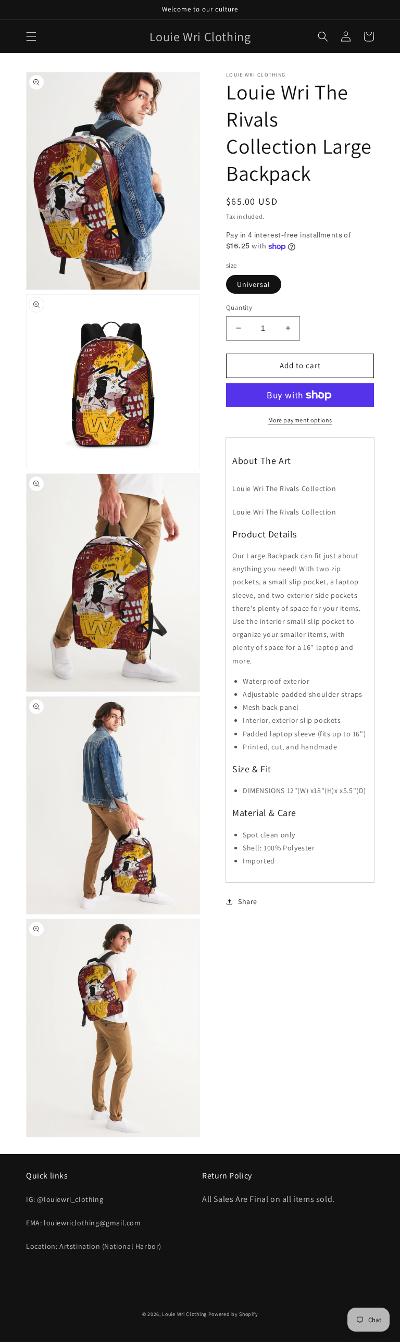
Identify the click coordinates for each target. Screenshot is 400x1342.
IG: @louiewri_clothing (64, 1199)
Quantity (239, 307)
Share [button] (247, 901)
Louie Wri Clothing (184, 1314)
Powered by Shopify (233, 1314)
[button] (31, 36)
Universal (253, 284)
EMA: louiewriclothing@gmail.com (83, 1222)
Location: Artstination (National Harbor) (93, 1246)
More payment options (300, 420)
